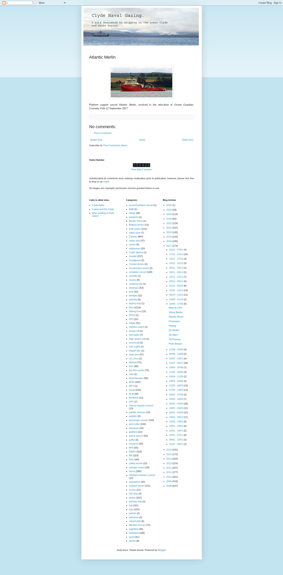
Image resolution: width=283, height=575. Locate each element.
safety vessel (135, 463)
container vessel (137, 272)
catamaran (134, 248)
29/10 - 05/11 (176, 281)
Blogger (162, 550)
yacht (132, 537)
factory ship (135, 303)
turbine (132, 513)
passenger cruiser (138, 420)
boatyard (133, 217)
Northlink (133, 397)
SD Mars (173, 335)
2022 (169, 223)
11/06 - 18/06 (176, 372)
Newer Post (96, 140)
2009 (169, 481)
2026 (169, 205)
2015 (169, 454)
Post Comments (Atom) (115, 145)
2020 (169, 232)
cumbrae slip (135, 283)
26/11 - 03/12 (176, 267)
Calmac (133, 236)
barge (132, 213)
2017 (169, 246)
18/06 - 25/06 (176, 367)
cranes (132, 280)
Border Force (136, 221)
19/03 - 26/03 (176, 408)
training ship (135, 501)
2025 (169, 209)
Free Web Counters (141, 169)
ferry (131, 307)
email (106, 181)
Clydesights (98, 205)
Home (142, 140)
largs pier (134, 354)
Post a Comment (102, 133)
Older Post (187, 140)
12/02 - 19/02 (176, 421)
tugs (131, 509)
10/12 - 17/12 (176, 258)
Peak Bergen (175, 343)
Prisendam (174, 321)
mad (131, 374)
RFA (131, 447)
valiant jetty (135, 521)
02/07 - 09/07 (176, 363)
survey (132, 489)
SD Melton (174, 330)
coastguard (135, 260)
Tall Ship (133, 493)
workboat (134, 533)
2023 (169, 219)
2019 (169, 236)
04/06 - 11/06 (176, 376)
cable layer (135, 232)
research (133, 443)
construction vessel (139, 268)
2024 (169, 214)
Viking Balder (176, 312)
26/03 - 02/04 (176, 403)
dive (131, 291)
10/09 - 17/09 (176, 304)
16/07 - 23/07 (176, 358)
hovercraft (134, 342)
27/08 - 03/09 (176, 349)
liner (131, 366)
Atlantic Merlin (176, 316)
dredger (133, 295)
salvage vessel (137, 467)
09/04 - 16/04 (176, 399)
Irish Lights (134, 346)
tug (130, 505)
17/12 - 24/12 (176, 254)
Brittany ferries (136, 225)
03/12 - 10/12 (176, 263)
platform (133, 432)
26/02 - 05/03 (176, 412)
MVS (131, 386)
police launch (136, 436)
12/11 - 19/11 (176, 277)
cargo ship (134, 240)
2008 (169, 486)
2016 (169, 449)
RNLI (131, 459)
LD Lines (133, 358)
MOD (131, 382)
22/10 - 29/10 (176, 285)
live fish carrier (136, 370)
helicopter (134, 335)
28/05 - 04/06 (176, 381)
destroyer (134, 288)
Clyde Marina (136, 252)
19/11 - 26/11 (176, 272)
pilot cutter (134, 424)
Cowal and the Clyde (103, 209)
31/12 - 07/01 (176, 249)
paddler (133, 416)
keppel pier (135, 350)
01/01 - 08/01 (176, 444)
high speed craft (137, 339)
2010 (169, 477)
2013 (169, 463)
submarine (134, 482)
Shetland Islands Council (142, 475)
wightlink (133, 529)
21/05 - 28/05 (176, 385)
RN (130, 455)
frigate (132, 323)
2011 (169, 472)
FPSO (132, 315)
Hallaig (172, 325)
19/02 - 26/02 (176, 417)
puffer (132, 440)
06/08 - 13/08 (176, 354)
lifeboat (133, 362)
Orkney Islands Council (141, 405)
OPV (131, 401)
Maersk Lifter (175, 307)
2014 (169, 458)
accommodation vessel (141, 205)
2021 (169, 227)
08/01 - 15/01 (176, 439)
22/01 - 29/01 (176, 430)
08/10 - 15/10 (176, 294)
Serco (132, 471)
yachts (132, 541)
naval (132, 390)
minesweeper (136, 378)
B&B (131, 209)
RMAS (132, 451)
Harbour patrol (136, 327)
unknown (134, 517)
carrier (132, 244)
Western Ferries (137, 525)
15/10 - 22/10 (176, 290)
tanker (132, 497)
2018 (169, 241)
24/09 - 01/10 (176, 299)
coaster (133, 256)
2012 (169, 468)
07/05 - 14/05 (176, 390)
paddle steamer (137, 412)
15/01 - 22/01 (176, 435)
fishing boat (135, 311)
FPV (131, 319)
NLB (131, 394)
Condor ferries (136, 264)
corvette (133, 276)
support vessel (136, 485)
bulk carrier (135, 229)
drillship (133, 299)
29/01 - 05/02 (176, 426)
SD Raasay (175, 339)
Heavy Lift (134, 331)
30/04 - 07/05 (176, 394)
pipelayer (134, 428)
